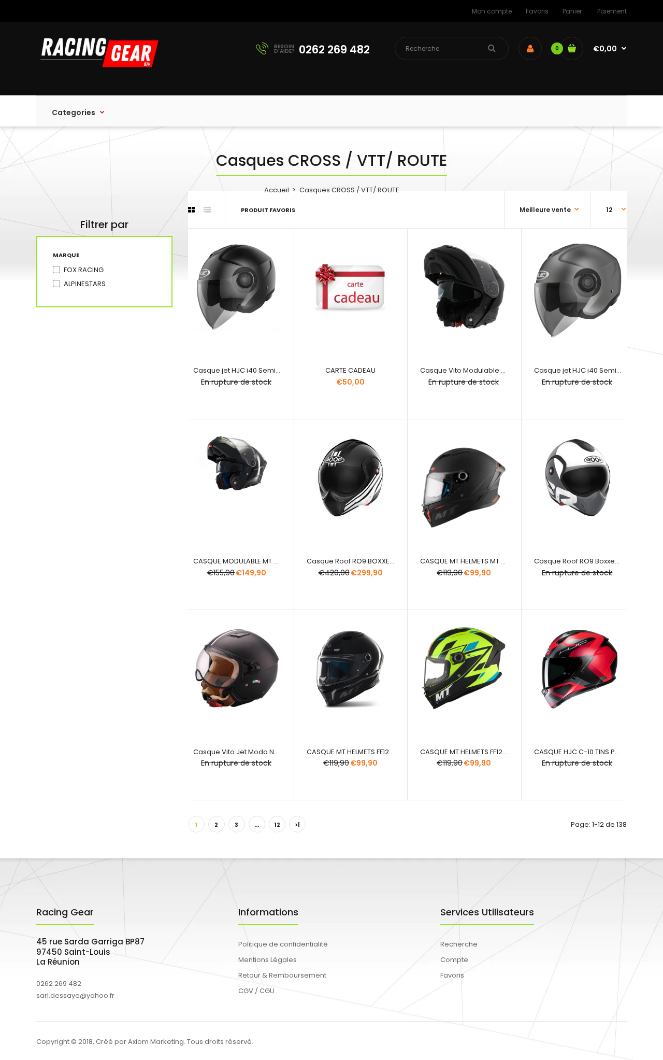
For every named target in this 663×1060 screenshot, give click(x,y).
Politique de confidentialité (283, 944)
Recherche (459, 944)
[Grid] (191, 210)
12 (277, 825)
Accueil (276, 190)
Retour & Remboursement (282, 975)
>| (297, 825)
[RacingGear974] (97, 74)
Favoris (537, 11)
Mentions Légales (267, 960)
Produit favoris (268, 210)
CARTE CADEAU (350, 370)
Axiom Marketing (156, 1042)
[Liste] (207, 210)
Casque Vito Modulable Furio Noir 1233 (484, 370)
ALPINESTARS (85, 284)
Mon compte (492, 11)
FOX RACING (84, 270)
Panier (572, 11)
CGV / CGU (256, 991)
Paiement (612, 11)
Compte (454, 960)
